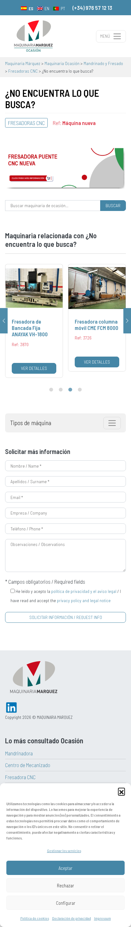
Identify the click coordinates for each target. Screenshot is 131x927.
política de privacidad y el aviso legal (83, 591)
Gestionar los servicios (64, 850)
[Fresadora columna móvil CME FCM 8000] (97, 317)
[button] (121, 791)
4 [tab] (80, 390)
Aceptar (65, 868)
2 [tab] (61, 390)
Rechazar (65, 885)
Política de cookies (34, 918)
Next (127, 320)
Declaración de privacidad (71, 918)
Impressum (102, 918)
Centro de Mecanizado (27, 765)
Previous (4, 320)
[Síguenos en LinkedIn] (11, 707)
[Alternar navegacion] (112, 423)
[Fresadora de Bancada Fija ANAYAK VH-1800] (34, 321)
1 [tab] (51, 390)
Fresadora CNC (20, 777)
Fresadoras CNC (26, 123)
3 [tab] (70, 390)
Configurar (65, 903)
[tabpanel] (34, 321)
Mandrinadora (19, 753)
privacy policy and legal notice (84, 600)
